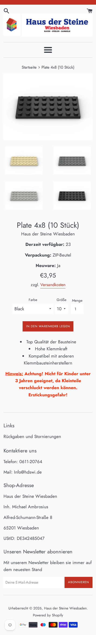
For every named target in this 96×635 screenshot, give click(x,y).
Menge (77, 300)
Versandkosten (52, 285)
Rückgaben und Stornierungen (32, 436)
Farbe (33, 299)
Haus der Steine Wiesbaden (65, 608)
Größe (61, 299)
